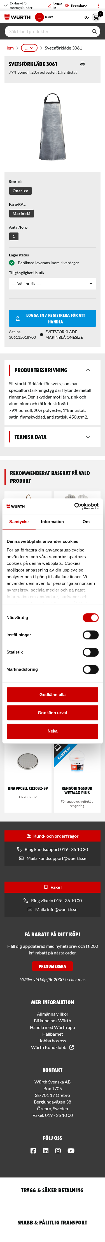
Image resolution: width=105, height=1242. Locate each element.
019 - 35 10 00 (59, 1115)
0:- (93, 16)
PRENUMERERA (52, 966)
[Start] (17, 17)
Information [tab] (52, 521)
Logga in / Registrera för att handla (55, 318)
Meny (49, 17)
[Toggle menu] (98, 5)
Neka (52, 731)
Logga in (57, 5)
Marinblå (22, 213)
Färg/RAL (17, 204)
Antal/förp (18, 227)
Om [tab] (86, 521)
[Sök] (94, 31)
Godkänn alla (52, 694)
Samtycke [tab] (19, 521)
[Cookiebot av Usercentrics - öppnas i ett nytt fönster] (75, 506)
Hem (9, 47)
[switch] (91, 634)
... (26, 47)
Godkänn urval (52, 712)
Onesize (20, 190)
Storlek (15, 181)
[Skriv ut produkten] (82, 64)
